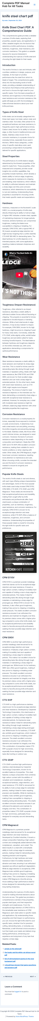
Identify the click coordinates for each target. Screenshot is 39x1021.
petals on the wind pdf (13, 949)
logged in (17, 992)
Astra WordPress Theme (25, 1016)
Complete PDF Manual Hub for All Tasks (15, 5)
